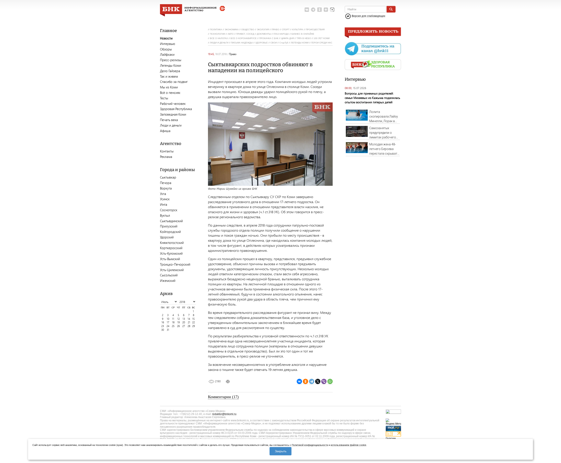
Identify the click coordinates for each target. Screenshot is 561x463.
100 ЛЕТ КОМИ (322, 38)
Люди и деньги (170, 125)
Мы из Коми (169, 87)
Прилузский (168, 226)
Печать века (169, 120)
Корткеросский (171, 248)
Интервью (167, 43)
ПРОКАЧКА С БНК (268, 38)
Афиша (165, 131)
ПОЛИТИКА (216, 29)
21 (189, 322)
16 (163, 322)
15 (193, 318)
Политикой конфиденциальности (310, 445)
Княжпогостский (172, 242)
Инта (163, 204)
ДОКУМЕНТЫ (264, 34)
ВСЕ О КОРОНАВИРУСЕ (244, 38)
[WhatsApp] (330, 381)
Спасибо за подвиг (174, 81)
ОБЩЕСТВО (247, 29)
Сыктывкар (168, 177)
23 (162, 326)
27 (183, 326)
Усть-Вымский (170, 259)
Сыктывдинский (171, 221)
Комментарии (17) (223, 397)
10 (168, 318)
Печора (165, 183)
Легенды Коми (170, 65)
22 (193, 322)
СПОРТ (285, 29)
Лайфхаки (167, 54)
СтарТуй (283, 42)
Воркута (166, 188)
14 (189, 318)
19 (178, 322)
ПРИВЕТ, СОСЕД (245, 34)
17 (168, 322)
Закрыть (280, 451)
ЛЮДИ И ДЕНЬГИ (219, 42)
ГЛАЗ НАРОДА (281, 34)
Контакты (167, 151)
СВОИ (273, 42)
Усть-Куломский (171, 253)
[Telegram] (311, 381)
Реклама (166, 156)
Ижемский (167, 280)
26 (178, 326)
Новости (166, 38)
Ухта (163, 193)
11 (173, 318)
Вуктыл (165, 215)
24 (168, 326)
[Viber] (324, 381)
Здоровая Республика (176, 109)
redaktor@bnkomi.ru (224, 414)
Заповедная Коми (173, 114)
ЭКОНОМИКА (232, 29)
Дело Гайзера (170, 71)
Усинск (165, 199)
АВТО (231, 34)
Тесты (164, 98)
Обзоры (166, 49)
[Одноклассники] (305, 381)
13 (184, 318)
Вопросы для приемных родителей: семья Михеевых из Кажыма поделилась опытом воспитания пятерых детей (372, 97)
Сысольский (169, 275)
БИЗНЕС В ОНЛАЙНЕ (302, 34)
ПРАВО (275, 29)
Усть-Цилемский (172, 270)
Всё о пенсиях (170, 92)
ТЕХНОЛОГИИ (217, 34)
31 (168, 329)
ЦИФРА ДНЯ (287, 38)
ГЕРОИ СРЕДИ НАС (321, 42)
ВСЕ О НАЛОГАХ (219, 38)
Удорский (167, 237)
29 (193, 326)
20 (183, 322)
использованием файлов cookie (348, 445)
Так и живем (169, 76)
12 (178, 318)
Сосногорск (168, 210)
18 (173, 322)
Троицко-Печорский (175, 264)
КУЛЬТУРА (297, 29)
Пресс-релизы (170, 60)
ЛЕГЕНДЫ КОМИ (300, 42)
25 (173, 326)
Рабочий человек (173, 103)
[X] (317, 381)
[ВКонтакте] (299, 381)
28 (189, 326)
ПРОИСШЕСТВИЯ (315, 29)
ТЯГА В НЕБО (303, 38)
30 (162, 329)
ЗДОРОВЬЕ (261, 42)
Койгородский (170, 231)
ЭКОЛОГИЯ (263, 29)
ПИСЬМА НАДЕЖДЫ (242, 42)
